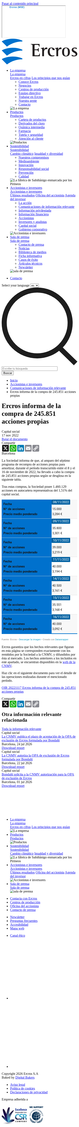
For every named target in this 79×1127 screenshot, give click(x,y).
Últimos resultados (22, 195)
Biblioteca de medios (32, 252)
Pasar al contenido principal (20, 3)
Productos (16, 112)
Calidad (24, 176)
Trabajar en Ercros (31, 97)
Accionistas (26, 218)
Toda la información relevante (21, 729)
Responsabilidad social (34, 169)
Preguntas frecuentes (23, 921)
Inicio (14, 380)
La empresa (17, 70)
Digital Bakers (25, 1077)
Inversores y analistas (33, 222)
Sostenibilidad (19, 146)
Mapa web (17, 928)
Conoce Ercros (28, 82)
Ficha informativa (30, 256)
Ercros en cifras (20, 78)
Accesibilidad (19, 924)
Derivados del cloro (32, 123)
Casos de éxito (28, 259)
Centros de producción (34, 89)
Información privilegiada (35, 210)
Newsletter (26, 267)
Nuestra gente (28, 100)
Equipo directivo (30, 93)
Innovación (26, 165)
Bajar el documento (15, 439)
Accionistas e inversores (26, 188)
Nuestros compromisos (34, 157)
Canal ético (17, 935)
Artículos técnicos (30, 263)
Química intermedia (32, 127)
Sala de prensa (19, 237)
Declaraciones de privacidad (29, 1092)
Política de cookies (22, 1088)
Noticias (24, 248)
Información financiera (34, 214)
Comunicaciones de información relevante (46, 206)
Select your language (15, 285)
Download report (13, 748)
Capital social (27, 225)
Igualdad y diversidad (48, 153)
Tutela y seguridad (31, 135)
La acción (25, 203)
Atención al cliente (31, 138)
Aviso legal (17, 1084)
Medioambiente (29, 161)
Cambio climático (21, 153)
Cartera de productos (32, 119)
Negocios (25, 85)
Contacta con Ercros (23, 898)
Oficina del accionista (50, 195)
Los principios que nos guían (51, 78)
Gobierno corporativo (33, 229)
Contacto (25, 104)
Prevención (26, 172)
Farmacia (25, 131)
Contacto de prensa (31, 244)
